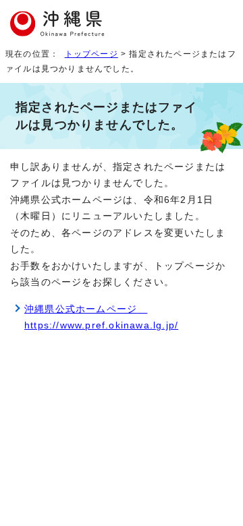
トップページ (91, 54)
